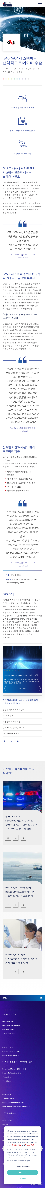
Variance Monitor (8, 1033)
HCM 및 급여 (8, 715)
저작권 (33, 1184)
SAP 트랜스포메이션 (11, 733)
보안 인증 (40, 1184)
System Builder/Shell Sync (12, 1073)
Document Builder (9, 1029)
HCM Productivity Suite (11, 1051)
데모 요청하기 (22, 688)
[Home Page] (7, 4)
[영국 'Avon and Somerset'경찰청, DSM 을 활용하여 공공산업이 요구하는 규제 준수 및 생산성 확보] (22, 805)
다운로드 (5, 1124)
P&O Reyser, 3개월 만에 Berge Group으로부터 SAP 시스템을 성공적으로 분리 (19, 891)
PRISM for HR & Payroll (10, 1055)
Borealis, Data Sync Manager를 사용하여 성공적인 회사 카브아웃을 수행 (21, 958)
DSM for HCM (7, 1047)
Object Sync (7, 1077)
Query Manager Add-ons (11, 1025)
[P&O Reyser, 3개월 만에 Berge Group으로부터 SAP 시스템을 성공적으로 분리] (22, 876)
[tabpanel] (22, 246)
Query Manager (8, 1021)
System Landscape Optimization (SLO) (16, 1107)
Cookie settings (22, 1166)
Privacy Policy (30, 1145)
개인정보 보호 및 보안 (11, 721)
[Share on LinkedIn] (5, 741)
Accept (22, 1172)
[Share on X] (11, 741)
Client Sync (6, 1081)
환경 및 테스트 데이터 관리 (13, 709)
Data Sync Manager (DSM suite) (14, 1069)
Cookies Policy (17, 1145)
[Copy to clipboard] (23, 838)
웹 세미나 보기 (7, 1120)
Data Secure (7, 1095)
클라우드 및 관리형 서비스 (13, 727)
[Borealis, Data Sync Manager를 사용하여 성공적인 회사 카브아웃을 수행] (22, 943)
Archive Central (8, 1099)
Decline (22, 1178)
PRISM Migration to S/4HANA (13, 1103)
